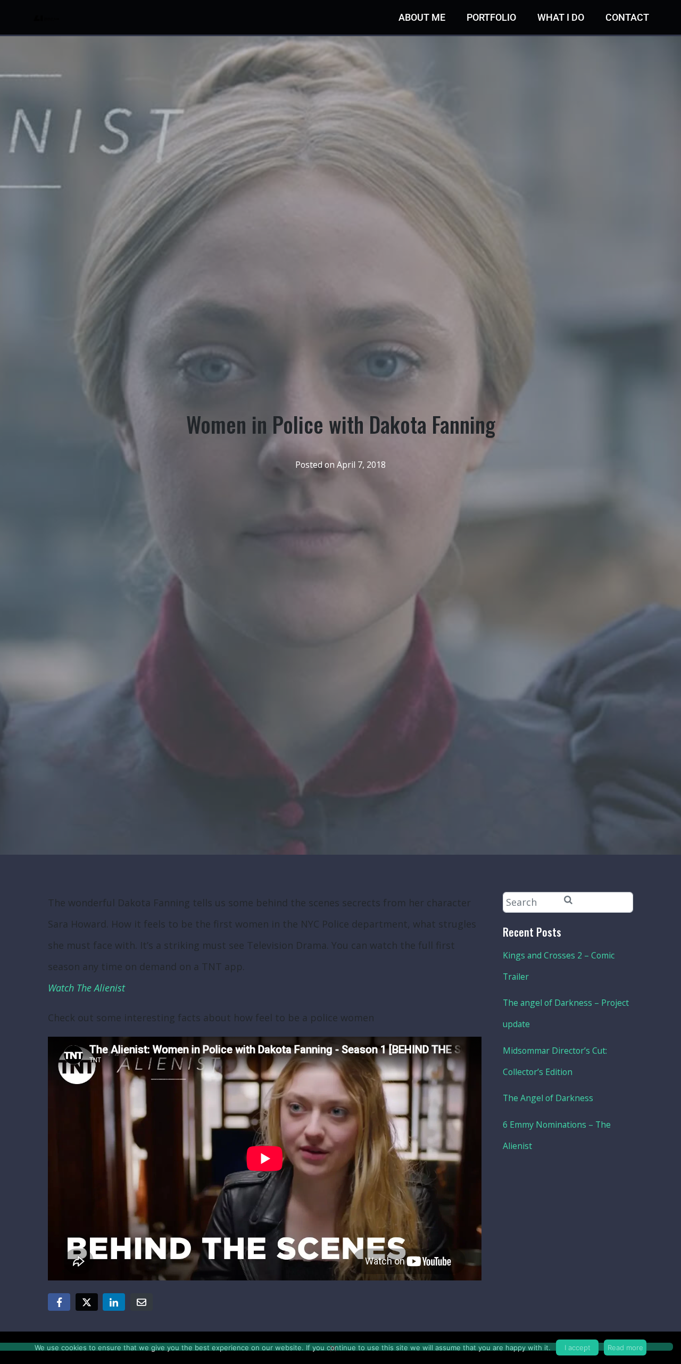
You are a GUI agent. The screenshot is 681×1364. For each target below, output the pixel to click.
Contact (627, 17)
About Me (421, 17)
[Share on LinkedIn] (114, 1302)
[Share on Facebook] (59, 1302)
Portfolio (491, 17)
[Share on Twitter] (87, 1302)
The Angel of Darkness (548, 1098)
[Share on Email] (141, 1302)
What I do (560, 17)
